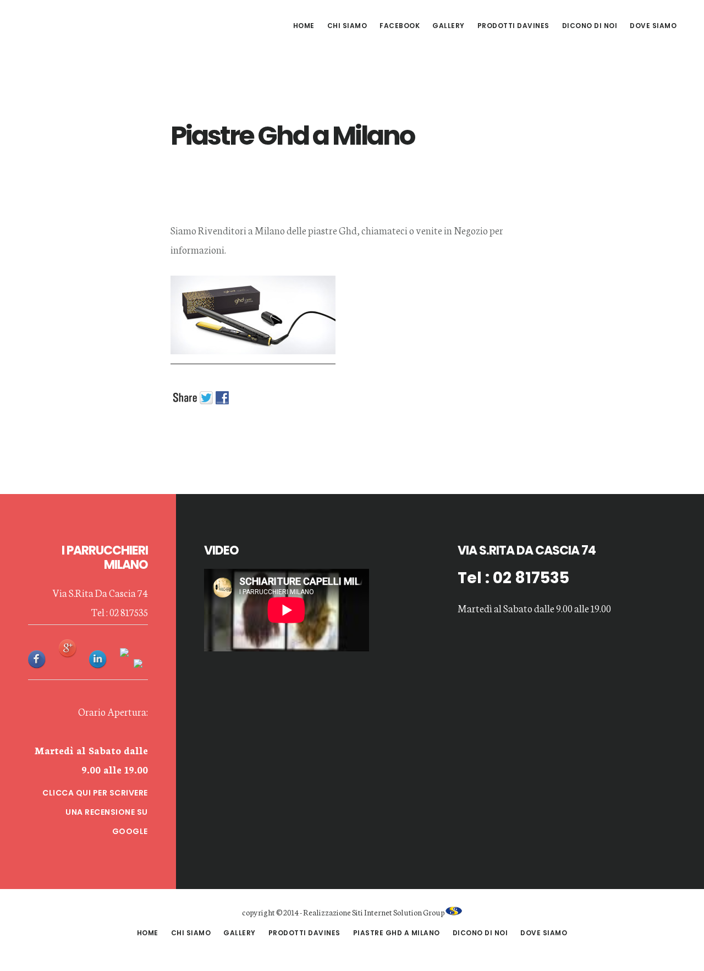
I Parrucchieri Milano (104, 24)
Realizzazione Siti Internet (347, 912)
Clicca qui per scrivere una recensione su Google (95, 812)
